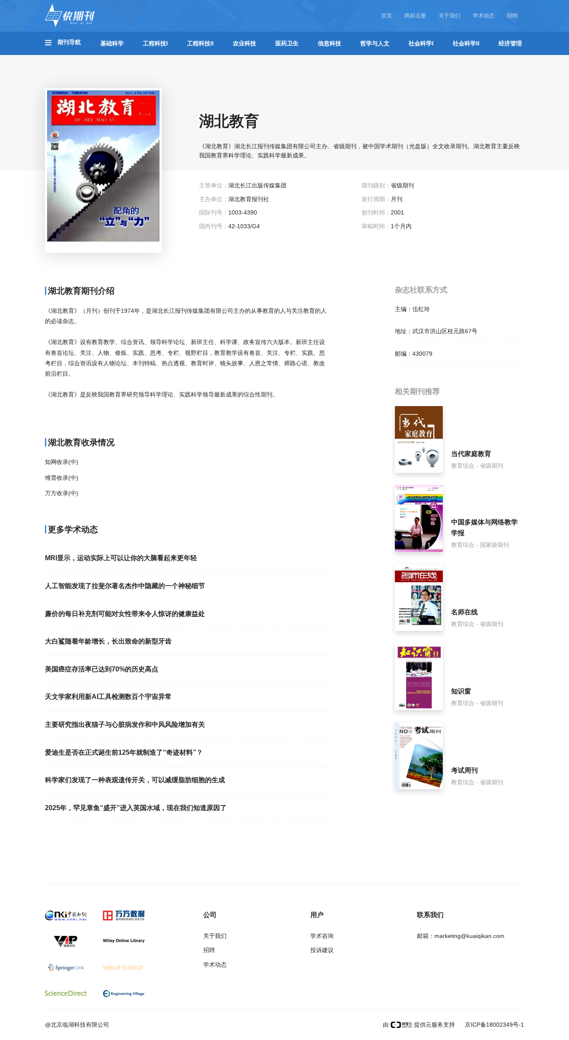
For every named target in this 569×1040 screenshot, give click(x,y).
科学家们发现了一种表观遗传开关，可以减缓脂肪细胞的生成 (135, 779)
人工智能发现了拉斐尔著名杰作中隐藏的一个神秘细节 (125, 585)
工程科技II (200, 43)
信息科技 (329, 43)
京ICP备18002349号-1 (493, 1024)
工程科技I (155, 43)
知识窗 (461, 691)
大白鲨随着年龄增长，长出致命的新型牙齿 (108, 641)
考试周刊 (464, 770)
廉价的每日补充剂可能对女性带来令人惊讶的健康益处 (125, 613)
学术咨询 (322, 936)
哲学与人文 (374, 43)
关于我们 (449, 15)
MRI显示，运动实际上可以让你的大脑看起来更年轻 (121, 557)
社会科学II (466, 43)
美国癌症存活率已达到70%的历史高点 (101, 669)
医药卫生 (287, 43)
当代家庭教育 (471, 453)
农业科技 (244, 43)
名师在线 (464, 612)
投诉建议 (322, 950)
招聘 (512, 15)
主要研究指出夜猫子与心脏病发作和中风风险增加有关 (125, 724)
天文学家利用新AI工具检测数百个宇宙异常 (108, 696)
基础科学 (112, 43)
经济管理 (510, 43)
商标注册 (415, 15)
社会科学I (421, 43)
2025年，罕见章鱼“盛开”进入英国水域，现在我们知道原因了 (136, 807)
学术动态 (483, 15)
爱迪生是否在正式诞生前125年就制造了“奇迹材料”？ (124, 752)
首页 (386, 15)
